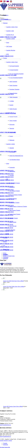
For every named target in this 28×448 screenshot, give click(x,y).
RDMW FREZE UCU (7, 199)
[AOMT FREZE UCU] (10, 78)
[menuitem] (18, 74)
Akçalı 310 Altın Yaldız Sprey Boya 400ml (13, 286)
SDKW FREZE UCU (7, 212)
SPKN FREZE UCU (6, 234)
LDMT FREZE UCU (7, 177)
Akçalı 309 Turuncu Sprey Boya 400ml (13, 406)
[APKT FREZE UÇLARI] (10, 116)
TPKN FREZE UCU (6, 247)
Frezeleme (5, 254)
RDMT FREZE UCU (7, 196)
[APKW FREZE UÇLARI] (10, 136)
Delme (4, 253)
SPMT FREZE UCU (6, 240)
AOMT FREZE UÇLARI (8, 75)
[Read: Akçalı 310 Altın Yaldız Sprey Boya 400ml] (4, 284)
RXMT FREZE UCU (7, 205)
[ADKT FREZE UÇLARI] (9, 21)
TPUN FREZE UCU (6, 250)
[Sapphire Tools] (11, 10)
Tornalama (5, 257)
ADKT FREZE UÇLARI (8, 37)
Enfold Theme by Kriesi (6, 440)
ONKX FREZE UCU (7, 193)
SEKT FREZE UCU (6, 228)
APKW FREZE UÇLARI (8, 151)
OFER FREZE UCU (6, 186)
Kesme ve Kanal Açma (8, 256)
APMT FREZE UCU (7, 170)
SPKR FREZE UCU (6, 237)
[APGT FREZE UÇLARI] (10, 97)
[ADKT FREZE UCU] (10, 40)
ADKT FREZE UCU (6, 56)
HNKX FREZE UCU (7, 174)
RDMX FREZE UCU (7, 202)
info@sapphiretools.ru (5, 425)
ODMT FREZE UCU (7, 180)
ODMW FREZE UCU (7, 183)
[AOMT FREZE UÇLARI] (10, 59)
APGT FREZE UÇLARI (8, 113)
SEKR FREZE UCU (6, 224)
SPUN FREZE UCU (6, 243)
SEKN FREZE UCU (6, 221)
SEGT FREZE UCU (6, 218)
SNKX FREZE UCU (6, 231)
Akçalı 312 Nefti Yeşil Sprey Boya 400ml (13, 281)
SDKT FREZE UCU (6, 209)
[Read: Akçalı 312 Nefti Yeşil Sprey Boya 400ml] (4, 278)
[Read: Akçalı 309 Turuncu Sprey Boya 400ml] (4, 289)
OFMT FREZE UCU (7, 189)
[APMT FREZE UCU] (10, 155)
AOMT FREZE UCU (7, 94)
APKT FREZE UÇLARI (8, 132)
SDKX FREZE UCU (6, 215)
